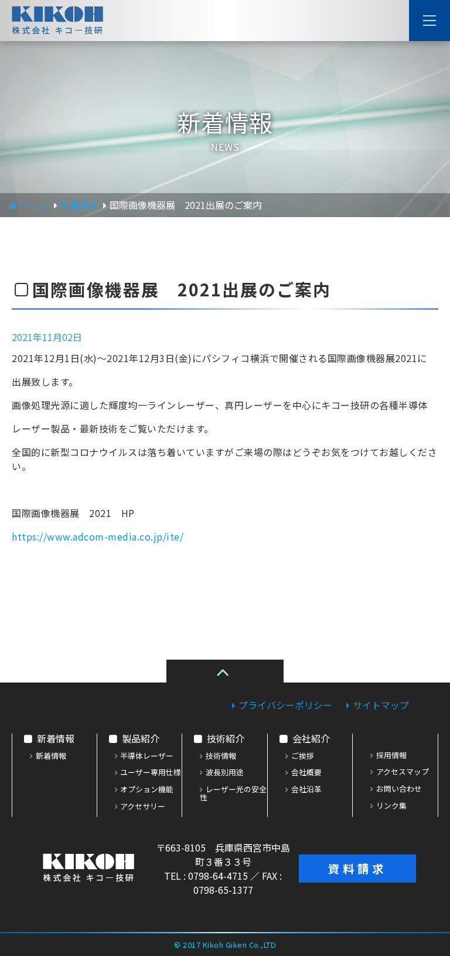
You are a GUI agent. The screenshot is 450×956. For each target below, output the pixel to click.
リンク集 (391, 806)
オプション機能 (146, 790)
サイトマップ (381, 705)
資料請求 (357, 868)
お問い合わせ (399, 789)
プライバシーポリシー (285, 705)
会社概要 (306, 773)
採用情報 (391, 756)
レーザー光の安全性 (233, 794)
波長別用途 (225, 773)
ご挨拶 (302, 756)
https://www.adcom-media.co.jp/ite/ (97, 536)
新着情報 (55, 738)
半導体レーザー (146, 756)
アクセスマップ (402, 772)
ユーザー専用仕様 (150, 773)
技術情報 (221, 756)
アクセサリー (142, 807)
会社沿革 (306, 790)
